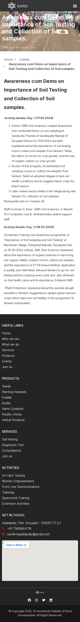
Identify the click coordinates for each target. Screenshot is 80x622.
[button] (75, 6)
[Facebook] (29, 600)
